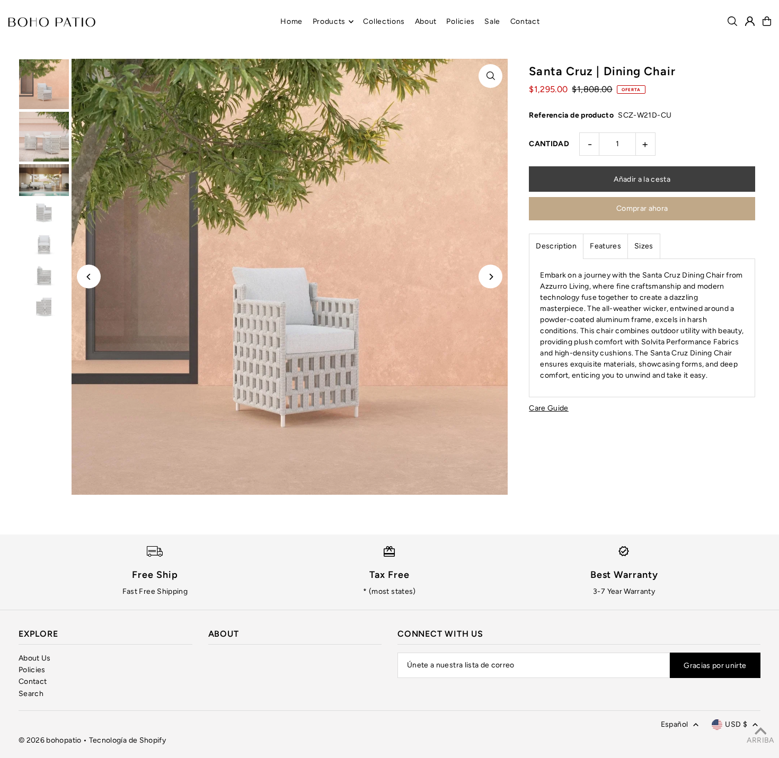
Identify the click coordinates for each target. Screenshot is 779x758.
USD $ (736, 724)
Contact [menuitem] (525, 21)
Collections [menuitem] (384, 21)
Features (605, 246)
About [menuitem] (426, 21)
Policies (32, 669)
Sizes (643, 246)
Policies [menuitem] (460, 21)
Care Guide (549, 408)
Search (31, 693)
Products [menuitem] (329, 21)
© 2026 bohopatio (50, 740)
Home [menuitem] (291, 21)
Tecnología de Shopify (127, 740)
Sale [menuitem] (492, 21)
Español (674, 724)
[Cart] (767, 21)
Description (556, 246)
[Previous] (89, 277)
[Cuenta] (750, 21)
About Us (35, 658)
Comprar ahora (642, 208)
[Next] (490, 277)
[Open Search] (732, 21)
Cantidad (549, 143)
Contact (33, 681)
